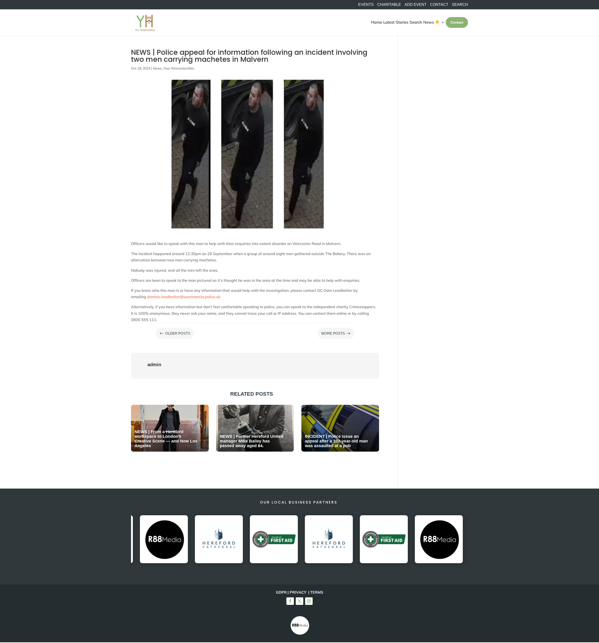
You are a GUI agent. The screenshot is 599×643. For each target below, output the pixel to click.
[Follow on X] (299, 601)
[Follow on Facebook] (290, 601)
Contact (439, 5)
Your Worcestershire (178, 68)
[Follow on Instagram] (309, 601)
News (157, 68)
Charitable (389, 5)
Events (366, 5)
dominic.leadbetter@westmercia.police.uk (183, 296)
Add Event (416, 5)
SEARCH (460, 5)
